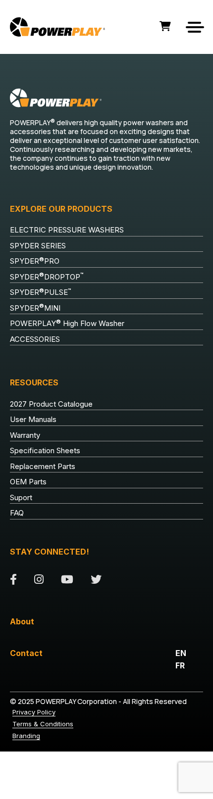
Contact (26, 653)
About (22, 621)
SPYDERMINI (35, 308)
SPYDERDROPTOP (47, 277)
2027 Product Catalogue (51, 404)
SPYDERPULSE (40, 292)
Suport (21, 497)
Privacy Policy (33, 712)
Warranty (25, 435)
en (180, 653)
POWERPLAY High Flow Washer (67, 324)
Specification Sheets (45, 450)
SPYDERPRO (34, 261)
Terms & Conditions (42, 724)
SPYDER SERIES (38, 245)
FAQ (17, 512)
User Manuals (33, 419)
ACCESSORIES (35, 339)
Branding (26, 736)
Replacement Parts (42, 466)
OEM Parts (28, 481)
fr (180, 665)
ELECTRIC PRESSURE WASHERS (67, 230)
